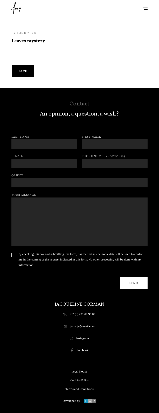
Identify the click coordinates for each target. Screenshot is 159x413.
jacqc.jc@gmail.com (82, 326)
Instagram (82, 338)
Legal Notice (79, 371)
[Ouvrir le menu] (144, 8)
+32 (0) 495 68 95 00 (83, 314)
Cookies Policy (79, 380)
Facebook (82, 350)
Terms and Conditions (79, 389)
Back (23, 71)
